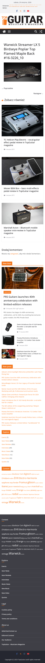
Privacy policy (7, 614)
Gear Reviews (6, 444)
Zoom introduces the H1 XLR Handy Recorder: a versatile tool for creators (29, 326)
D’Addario (6, 478)
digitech (27, 474)
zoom (22, 502)
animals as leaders (7, 474)
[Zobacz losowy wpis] (40, 31)
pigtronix (39, 490)
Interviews (5, 448)
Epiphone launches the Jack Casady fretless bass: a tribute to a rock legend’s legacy (29, 353)
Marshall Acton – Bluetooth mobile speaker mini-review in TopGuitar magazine (20, 230)
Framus (23, 482)
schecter (25, 494)
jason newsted (14, 486)
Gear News (7, 292)
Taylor (19, 498)
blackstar (15, 474)
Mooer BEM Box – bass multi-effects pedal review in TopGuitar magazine (21, 189)
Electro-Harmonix (28, 478)
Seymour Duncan (34, 494)
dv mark (36, 474)
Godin (37, 483)
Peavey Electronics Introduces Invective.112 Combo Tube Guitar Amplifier (28, 340)
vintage (5, 502)
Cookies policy (7, 610)
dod (33, 474)
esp (11, 482)
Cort (21, 474)
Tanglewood (12, 498)
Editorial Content (8, 635)
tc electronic (26, 498)
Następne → (38, 93)
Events (4, 437)
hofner (41, 483)
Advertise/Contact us (9, 631)
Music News (6, 451)
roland (20, 494)
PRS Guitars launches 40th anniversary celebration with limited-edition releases (21, 300)
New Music (5, 455)
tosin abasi (40, 498)
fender (16, 482)
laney (25, 487)
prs (3, 494)
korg (22, 486)
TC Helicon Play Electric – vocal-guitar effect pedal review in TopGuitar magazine (22, 142)
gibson (31, 482)
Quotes (4, 462)
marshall (36, 486)
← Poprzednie (7, 88)
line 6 (29, 487)
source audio (5, 498)
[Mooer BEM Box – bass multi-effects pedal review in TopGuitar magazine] (22, 158)
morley (14, 490)
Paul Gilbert (27, 490)
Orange (19, 490)
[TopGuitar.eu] (4, 31)
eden (12, 478)
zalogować (14, 254)
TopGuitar (21, 308)
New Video (5, 458)
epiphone (5, 482)
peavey (34, 490)
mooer (8, 490)
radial (15, 494)
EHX (16, 478)
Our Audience (6, 640)
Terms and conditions (9, 619)
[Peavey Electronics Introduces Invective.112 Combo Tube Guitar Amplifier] (8, 342)
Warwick (15, 502)
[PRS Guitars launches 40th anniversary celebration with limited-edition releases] (22, 278)
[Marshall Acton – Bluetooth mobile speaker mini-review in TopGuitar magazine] (22, 204)
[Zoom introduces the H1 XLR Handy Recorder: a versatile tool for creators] (8, 328)
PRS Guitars (8, 494)
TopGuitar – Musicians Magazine (13, 644)
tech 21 (33, 498)
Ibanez (5, 486)
